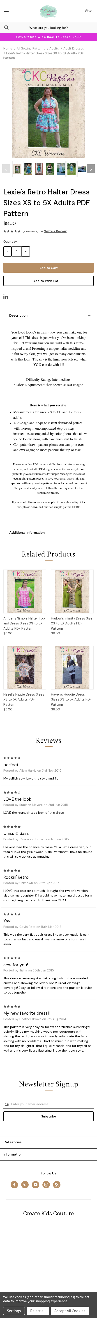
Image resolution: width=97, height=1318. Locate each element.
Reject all (37, 1310)
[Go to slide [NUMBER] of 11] (6, 168)
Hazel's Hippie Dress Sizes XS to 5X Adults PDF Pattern (23, 699)
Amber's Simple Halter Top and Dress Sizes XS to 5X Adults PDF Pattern (24, 623)
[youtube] (35, 1185)
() (91, 11)
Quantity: (10, 241)
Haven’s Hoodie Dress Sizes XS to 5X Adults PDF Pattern (71, 699)
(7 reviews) (31, 231)
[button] (48, 315)
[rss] (57, 1185)
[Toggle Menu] (6, 11)
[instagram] (46, 1185)
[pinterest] (25, 1185)
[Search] (4, 28)
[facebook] (14, 1185)
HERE (76, 507)
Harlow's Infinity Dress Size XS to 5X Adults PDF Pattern (71, 623)
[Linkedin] (5, 296)
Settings (14, 1310)
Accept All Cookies (69, 1310)
